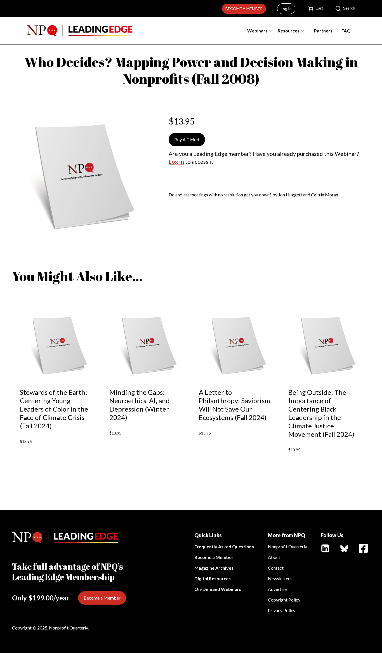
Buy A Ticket (186, 139)
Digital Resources (212, 578)
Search (349, 8)
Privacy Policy (281, 610)
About (274, 557)
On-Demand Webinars (217, 589)
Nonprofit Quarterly (287, 546)
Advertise (277, 589)
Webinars (257, 30)
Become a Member (244, 8)
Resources (289, 30)
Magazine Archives (214, 567)
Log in (176, 161)
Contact (276, 567)
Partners (323, 30)
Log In (286, 8)
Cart (319, 8)
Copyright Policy (284, 599)
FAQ (346, 30)
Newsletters (280, 578)
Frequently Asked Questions (224, 546)
